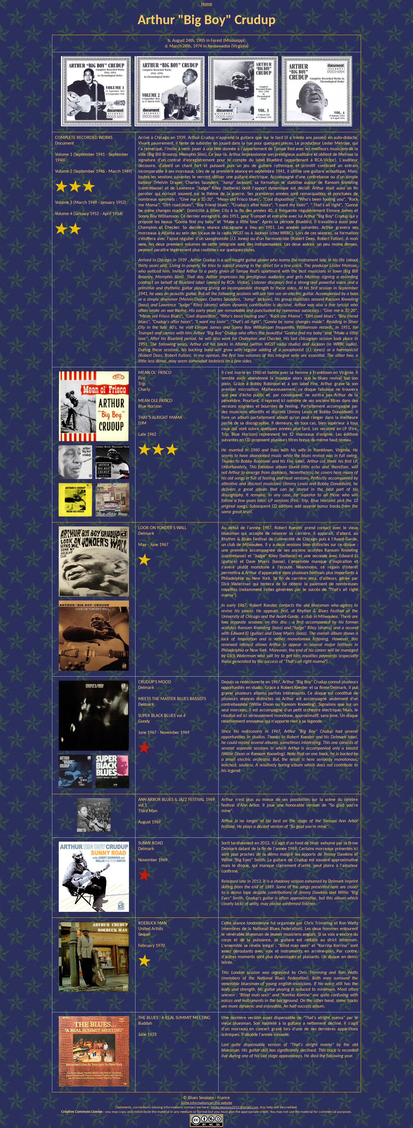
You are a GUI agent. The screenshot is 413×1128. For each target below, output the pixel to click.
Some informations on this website (206, 1103)
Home (206, 4)
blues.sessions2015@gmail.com (234, 1107)
